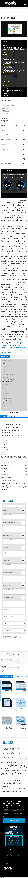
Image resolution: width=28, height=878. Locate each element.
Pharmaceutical (14, 409)
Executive (14, 395)
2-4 (14, 369)
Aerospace (14, 403)
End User (14, 387)
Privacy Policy (6, 863)
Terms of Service (6, 862)
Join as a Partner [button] (14, 820)
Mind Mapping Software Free (15, 667)
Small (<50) (14, 377)
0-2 (14, 371)
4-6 (14, 367)
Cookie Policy (17, 860)
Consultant (14, 393)
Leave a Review (11, 416)
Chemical (14, 407)
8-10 (14, 363)
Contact (16, 862)
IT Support (14, 391)
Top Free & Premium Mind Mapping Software (14, 345)
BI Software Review (5, 667)
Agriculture (14, 405)
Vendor (16, 863)
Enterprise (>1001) (14, 381)
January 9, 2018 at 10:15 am (11, 420)
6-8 (14, 365)
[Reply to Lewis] (1, 492)
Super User (14, 389)
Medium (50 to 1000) (14, 379)
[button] (4, 500)
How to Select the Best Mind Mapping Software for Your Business (14, 350)
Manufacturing (14, 401)
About (4, 860)
